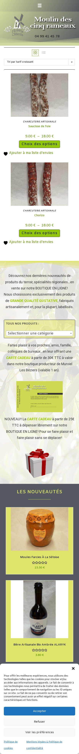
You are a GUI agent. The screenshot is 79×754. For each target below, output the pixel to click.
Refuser (39, 722)
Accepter (39, 711)
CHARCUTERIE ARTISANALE (39, 121)
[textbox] (39, 333)
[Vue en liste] (43, 53)
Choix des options (39, 144)
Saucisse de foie (39, 126)
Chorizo (39, 215)
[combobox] (39, 333)
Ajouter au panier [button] (44, 532)
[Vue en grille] (35, 53)
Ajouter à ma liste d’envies (30, 153)
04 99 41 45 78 (47, 36)
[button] (73, 668)
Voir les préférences (39, 732)
